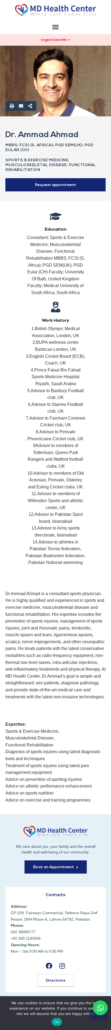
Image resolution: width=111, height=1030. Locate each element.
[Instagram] (62, 965)
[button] (55, 27)
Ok (56, 1022)
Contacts (55, 895)
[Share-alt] (30, 106)
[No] (98, 1015)
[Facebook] (49, 965)
